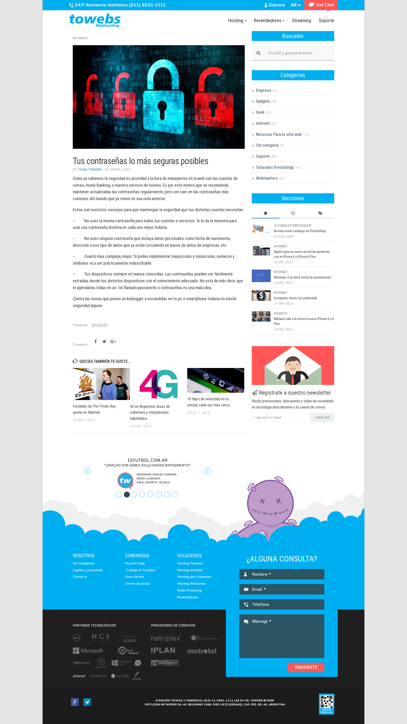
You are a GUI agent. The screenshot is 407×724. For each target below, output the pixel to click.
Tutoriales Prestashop (275, 167)
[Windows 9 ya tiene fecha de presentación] (261, 276)
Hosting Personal (190, 563)
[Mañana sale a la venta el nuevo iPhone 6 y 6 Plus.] (261, 316)
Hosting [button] (236, 20)
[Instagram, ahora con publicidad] (261, 295)
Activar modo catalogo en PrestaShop (300, 231)
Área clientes (134, 576)
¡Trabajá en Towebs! (140, 570)
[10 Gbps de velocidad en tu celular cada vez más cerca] (215, 380)
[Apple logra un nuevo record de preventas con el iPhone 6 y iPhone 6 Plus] (261, 249)
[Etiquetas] (320, 213)
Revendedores (187, 597)
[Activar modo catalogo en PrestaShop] (261, 228)
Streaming (301, 20)
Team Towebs (90, 169)
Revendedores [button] (268, 20)
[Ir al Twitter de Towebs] (87, 702)
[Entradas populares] (265, 213)
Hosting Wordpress (191, 583)
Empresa (263, 90)
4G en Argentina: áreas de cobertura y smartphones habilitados (150, 412)
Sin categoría (267, 145)
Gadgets (263, 101)
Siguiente (306, 667)
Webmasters (267, 178)
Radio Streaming (189, 590)
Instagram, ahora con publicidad (295, 298)
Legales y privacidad (87, 570)
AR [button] (294, 5)
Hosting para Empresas (194, 576)
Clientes (276, 5)
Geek (260, 112)
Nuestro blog (135, 563)
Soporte (326, 20)
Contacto (80, 576)
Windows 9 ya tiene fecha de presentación (302, 277)
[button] (84, 474)
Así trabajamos (83, 563)
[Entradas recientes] (293, 213)
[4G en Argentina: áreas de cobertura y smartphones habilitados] (158, 384)
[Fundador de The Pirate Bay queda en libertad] (101, 384)
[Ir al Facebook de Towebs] (75, 702)
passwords (99, 325)
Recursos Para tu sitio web (279, 134)
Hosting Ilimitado (190, 570)
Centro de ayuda (137, 583)
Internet (81, 38)
